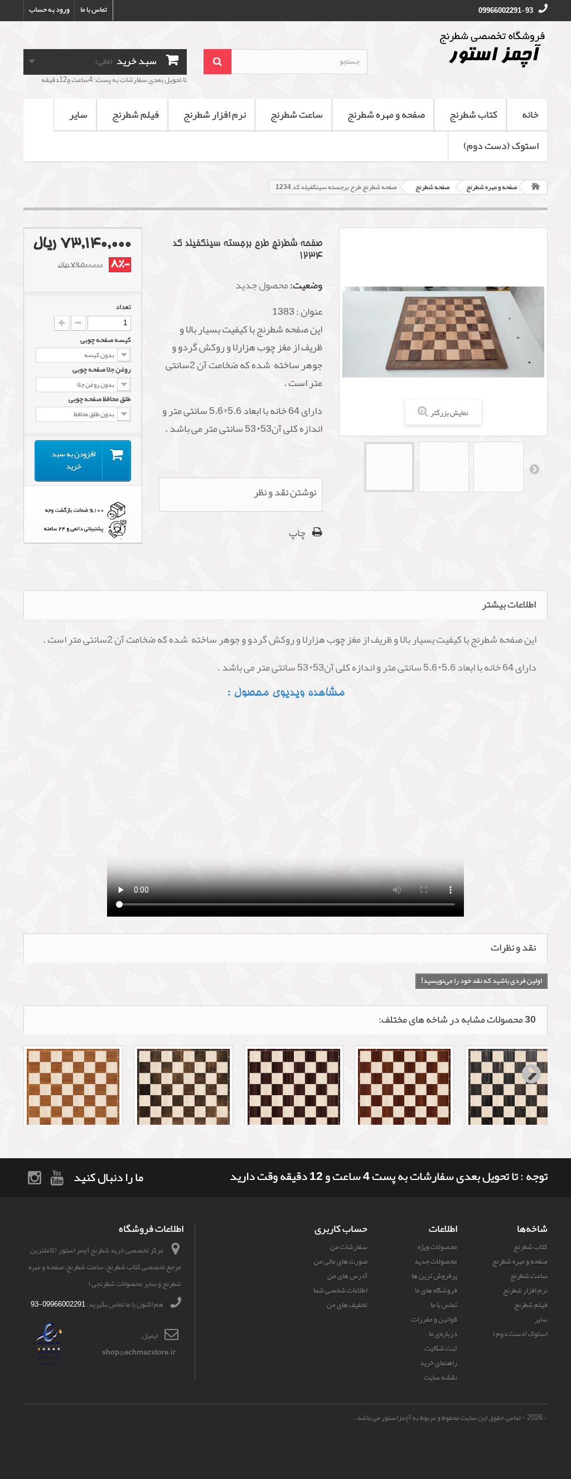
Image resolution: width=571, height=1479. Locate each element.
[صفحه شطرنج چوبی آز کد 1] (73, 1095)
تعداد (123, 307)
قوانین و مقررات (434, 1319)
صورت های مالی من (340, 1261)
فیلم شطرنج (135, 114)
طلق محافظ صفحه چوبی (99, 399)
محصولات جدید (435, 1261)
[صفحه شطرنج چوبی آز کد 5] (404, 1095)
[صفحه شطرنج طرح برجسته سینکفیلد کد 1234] (389, 467)
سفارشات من (348, 1247)
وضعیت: (306, 285)
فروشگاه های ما (436, 1290)
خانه (530, 114)
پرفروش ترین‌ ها (434, 1276)
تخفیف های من (347, 1305)
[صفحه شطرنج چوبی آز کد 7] (514, 1095)
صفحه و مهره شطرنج (386, 114)
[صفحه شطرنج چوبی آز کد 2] (183, 1095)
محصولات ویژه (437, 1247)
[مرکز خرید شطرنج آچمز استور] (466, 49)
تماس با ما (93, 9)
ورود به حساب (49, 9)
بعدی (533, 468)
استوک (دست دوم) (501, 146)
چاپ (297, 533)
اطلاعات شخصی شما (340, 1290)
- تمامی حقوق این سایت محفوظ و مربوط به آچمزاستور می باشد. (440, 1417)
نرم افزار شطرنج (214, 114)
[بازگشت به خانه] (535, 187)
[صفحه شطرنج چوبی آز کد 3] (293, 1095)
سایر (78, 114)
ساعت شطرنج (296, 114)
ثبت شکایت (440, 1348)
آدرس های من (347, 1276)
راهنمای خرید (438, 1363)
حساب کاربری (340, 1228)
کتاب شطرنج (473, 114)
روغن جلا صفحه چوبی (101, 369)
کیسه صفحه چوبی (105, 340)
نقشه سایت (440, 1377)
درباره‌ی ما (443, 1334)
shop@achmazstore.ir (139, 1352)
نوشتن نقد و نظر (285, 492)
